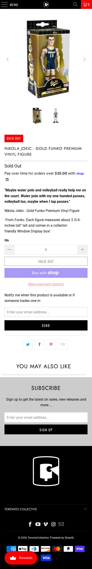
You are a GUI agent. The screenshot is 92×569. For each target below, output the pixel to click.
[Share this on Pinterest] (51, 345)
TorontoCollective (38, 537)
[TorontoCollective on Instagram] (53, 525)
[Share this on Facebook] (39, 345)
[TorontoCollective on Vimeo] (45, 525)
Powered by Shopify (62, 537)
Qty (6, 240)
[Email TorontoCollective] (61, 525)
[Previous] (7, 59)
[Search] (75, 4)
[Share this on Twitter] (28, 345)
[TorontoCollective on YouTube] (38, 525)
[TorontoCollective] (46, 4)
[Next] (84, 59)
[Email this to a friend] (63, 345)
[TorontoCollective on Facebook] (30, 525)
